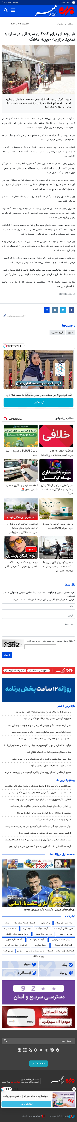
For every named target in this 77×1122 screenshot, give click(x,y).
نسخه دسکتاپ (38, 1063)
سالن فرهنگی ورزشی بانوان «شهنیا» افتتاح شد (49, 752)
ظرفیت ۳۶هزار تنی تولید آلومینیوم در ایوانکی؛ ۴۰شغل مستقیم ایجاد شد (36, 745)
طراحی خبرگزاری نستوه (59, 1116)
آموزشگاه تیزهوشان (63, 945)
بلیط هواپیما (40, 945)
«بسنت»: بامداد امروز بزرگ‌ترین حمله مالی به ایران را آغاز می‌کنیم (40, 793)
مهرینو (19, 951)
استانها (70, 24)
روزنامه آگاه (38, 956)
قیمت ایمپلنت (37, 939)
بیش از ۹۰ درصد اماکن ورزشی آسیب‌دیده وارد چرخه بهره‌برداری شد (39, 725)
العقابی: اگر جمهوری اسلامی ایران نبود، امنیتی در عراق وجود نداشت (39, 800)
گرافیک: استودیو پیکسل (32, 1116)
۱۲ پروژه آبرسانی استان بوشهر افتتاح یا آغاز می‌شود (47, 719)
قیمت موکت (42, 928)
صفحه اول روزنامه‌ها (62, 854)
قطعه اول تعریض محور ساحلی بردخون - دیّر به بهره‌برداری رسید (41, 732)
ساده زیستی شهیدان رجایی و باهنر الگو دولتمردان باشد (45, 739)
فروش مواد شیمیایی (62, 939)
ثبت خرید (38, 402)
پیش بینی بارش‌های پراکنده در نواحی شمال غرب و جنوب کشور (41, 759)
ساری (70, 332)
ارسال (7, 655)
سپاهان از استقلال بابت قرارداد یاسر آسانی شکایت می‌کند (44, 813)
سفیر (6, 923)
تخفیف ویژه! (26, 1104)
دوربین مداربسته (44, 934)
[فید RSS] (30, 1050)
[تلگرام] (57, 1050)
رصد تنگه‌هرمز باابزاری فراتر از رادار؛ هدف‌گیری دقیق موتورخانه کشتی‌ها (38, 786)
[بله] (52, 1050)
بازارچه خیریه (57, 332)
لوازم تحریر (45, 923)
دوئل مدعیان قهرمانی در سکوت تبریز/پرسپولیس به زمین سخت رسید (38, 826)
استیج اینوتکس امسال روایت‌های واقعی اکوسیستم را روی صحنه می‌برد (37, 772)
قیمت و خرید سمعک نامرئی (39, 951)
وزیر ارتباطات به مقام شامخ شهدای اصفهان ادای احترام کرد (43, 712)
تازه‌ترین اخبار (66, 706)
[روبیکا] (35, 1050)
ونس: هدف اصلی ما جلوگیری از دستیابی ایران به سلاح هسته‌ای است (38, 840)
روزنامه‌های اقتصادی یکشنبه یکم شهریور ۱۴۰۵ (48, 910)
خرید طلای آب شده (63, 928)
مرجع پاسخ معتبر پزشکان (17, 934)
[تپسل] (5, 346)
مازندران (60, 24)
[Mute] (12, 386)
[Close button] (74, 1089)
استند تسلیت (10, 928)
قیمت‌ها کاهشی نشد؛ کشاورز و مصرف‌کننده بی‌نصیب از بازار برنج (40, 846)
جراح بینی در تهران (64, 923)
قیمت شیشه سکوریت (24, 923)
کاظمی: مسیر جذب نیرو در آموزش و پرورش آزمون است (45, 833)
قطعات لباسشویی (13, 939)
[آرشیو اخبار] (24, 1050)
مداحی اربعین (65, 934)
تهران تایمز (8, 951)
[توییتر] (41, 1050)
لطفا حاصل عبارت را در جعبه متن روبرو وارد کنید (51, 641)
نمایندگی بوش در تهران (16, 945)
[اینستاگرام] (46, 1050)
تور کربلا (26, 928)
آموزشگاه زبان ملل (65, 951)
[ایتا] (19, 1050)
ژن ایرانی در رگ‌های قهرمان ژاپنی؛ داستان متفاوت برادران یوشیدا (40, 806)
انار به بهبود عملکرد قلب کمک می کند (53, 820)
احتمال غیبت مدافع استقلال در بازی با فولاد (50, 766)
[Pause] (7, 386)
